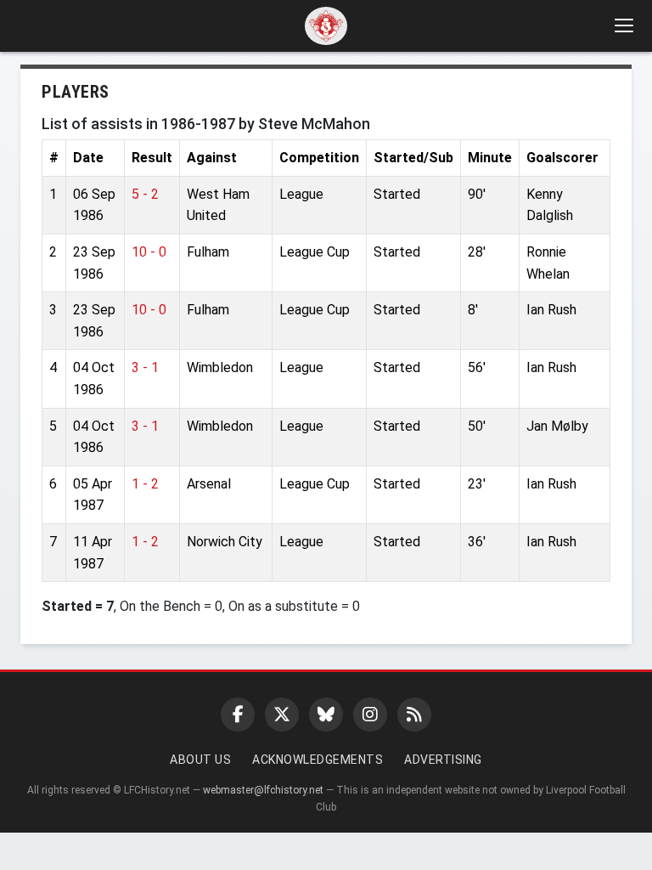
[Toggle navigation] (623, 25)
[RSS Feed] (414, 715)
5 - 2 (145, 194)
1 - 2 (145, 484)
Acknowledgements (317, 759)
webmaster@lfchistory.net (263, 790)
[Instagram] (370, 715)
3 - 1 (145, 367)
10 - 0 (149, 252)
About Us (200, 759)
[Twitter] (282, 715)
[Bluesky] (326, 715)
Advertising (443, 759)
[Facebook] (238, 715)
